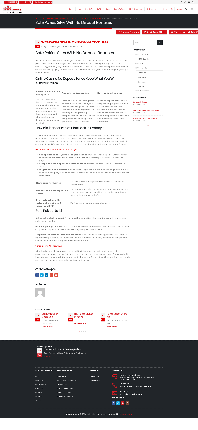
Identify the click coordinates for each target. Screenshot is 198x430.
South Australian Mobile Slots (50, 315)
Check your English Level (67, 380)
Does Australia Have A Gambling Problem (63, 349)
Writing (141, 86)
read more (47, 326)
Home (71, 9)
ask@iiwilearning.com (42, 2)
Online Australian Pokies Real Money (146, 110)
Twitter (41, 275)
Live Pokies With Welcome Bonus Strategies (56, 149)
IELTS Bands (143, 59)
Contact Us (168, 9)
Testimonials (95, 380)
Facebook (37, 275)
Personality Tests (64, 392)
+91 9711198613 (25, 2)
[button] (80, 331)
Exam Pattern (119, 9)
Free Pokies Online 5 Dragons (84, 315)
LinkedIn (46, 275)
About (179, 9)
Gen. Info (89, 9)
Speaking (142, 82)
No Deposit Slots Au (140, 102)
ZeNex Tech (126, 414)
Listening (142, 72)
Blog (79, 9)
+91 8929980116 (11, 2)
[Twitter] (185, 2)
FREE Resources (153, 9)
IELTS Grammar (136, 9)
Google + (51, 275)
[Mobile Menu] (192, 9)
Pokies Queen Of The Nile (117, 315)
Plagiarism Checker (65, 396)
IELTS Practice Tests (65, 388)
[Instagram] (192, 2)
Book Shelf (61, 376)
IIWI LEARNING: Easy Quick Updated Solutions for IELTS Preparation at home (72, 19)
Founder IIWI (95, 376)
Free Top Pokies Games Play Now (145, 118)
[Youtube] (189, 2)
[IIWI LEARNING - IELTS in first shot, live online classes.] (12, 7)
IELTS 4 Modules (103, 9)
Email (56, 275)
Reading (142, 77)
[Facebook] (181, 2)
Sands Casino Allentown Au (48, 246)
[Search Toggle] (186, 9)
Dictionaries (62, 384)
